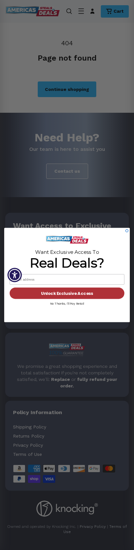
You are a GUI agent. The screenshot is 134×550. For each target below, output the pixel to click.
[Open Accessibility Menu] (14, 275)
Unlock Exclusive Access (67, 293)
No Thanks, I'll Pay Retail (67, 304)
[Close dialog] (127, 230)
